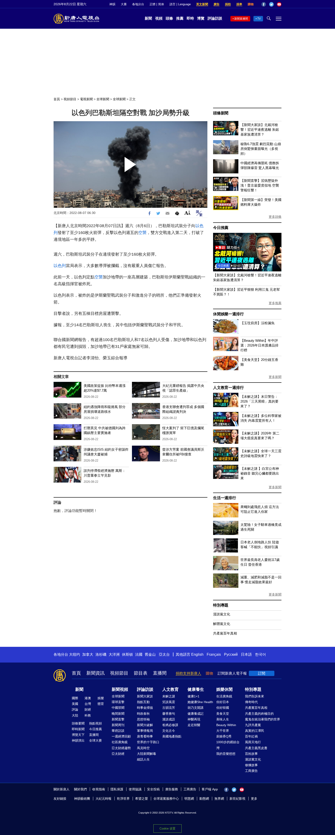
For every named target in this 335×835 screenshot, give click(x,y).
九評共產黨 (253, 725)
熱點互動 (143, 702)
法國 (138, 654)
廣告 (216, 4)
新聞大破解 (145, 725)
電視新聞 (86, 99)
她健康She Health (200, 702)
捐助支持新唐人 (188, 673)
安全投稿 (153, 789)
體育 (101, 704)
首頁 (57, 99)
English (197, 654)
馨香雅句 (168, 713)
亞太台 (164, 654)
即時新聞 (78, 729)
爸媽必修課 (170, 725)
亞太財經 (118, 753)
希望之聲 (141, 798)
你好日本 (222, 702)
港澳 (88, 698)
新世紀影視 (237, 798)
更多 (254, 798)
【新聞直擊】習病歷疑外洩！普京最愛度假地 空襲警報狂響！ (259, 185)
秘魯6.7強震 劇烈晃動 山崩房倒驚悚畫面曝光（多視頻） (260, 148)
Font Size (187, 213)
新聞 (148, 18)
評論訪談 (215, 18)
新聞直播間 (241, 18)
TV (259, 18)
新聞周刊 (118, 725)
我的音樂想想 (225, 753)
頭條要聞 (78, 723)
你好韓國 (222, 707)
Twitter (271, 4)
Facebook (263, 4)
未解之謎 (168, 696)
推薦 (179, 18)
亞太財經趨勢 (121, 748)
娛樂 (101, 698)
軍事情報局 (145, 730)
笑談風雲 (168, 702)
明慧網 (189, 798)
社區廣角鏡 (120, 742)
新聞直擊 (118, 719)
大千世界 (222, 730)
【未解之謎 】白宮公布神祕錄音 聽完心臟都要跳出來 (259, 473)
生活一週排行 (224, 498)
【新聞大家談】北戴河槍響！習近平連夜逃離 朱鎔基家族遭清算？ (259, 129)
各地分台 (138, 4)
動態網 (204, 798)
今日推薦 (220, 228)
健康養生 (196, 689)
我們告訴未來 (254, 696)
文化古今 (168, 730)
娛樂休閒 (224, 689)
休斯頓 (127, 654)
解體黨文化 (221, 624)
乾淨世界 (123, 798)
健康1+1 (193, 696)
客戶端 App (210, 789)
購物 (251, 4)
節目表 (140, 673)
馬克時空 (143, 748)
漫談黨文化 (221, 614)
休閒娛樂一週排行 (228, 314)
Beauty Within (226, 725)
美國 (75, 704)
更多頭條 (275, 216)
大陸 (75, 715)
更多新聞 (275, 377)
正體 (152, 4)
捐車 (239, 4)
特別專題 (220, 605)
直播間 (160, 673)
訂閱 (261, 673)
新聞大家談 (145, 696)
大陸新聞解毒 (146, 753)
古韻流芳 (168, 707)
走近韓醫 (194, 725)
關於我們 (80, 789)
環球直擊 (118, 702)
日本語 (246, 654)
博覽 (200, 18)
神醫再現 (194, 719)
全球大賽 (95, 740)
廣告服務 (171, 789)
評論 (75, 709)
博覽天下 (78, 735)
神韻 (112, 4)
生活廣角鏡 (224, 696)
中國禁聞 (118, 707)
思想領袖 (143, 719)
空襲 (142, 232)
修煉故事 (251, 765)
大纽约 (74, 654)
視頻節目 (70, 99)
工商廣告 (251, 771)
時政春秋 (143, 713)
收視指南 (98, 789)
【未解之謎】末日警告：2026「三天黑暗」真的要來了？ (259, 401)
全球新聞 (102, 99)
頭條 (169, 18)
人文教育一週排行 (228, 387)
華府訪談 (118, 730)
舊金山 (150, 654)
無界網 (219, 798)
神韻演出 (78, 740)
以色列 (60, 265)
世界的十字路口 (148, 742)
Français (214, 654)
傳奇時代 (251, 702)
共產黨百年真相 (225, 633)
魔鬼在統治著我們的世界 (262, 719)
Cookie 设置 (167, 828)
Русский (231, 654)
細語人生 (143, 759)
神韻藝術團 (82, 798)
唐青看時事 (145, 736)
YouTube (279, 4)
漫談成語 (168, 719)
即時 (190, 18)
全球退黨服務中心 (166, 798)
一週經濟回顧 (121, 736)
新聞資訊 (95, 673)
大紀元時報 (103, 798)
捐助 (228, 4)
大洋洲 (114, 654)
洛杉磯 (100, 654)
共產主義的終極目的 (259, 713)
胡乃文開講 (196, 707)
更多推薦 (275, 303)
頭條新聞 (220, 113)
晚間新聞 (118, 713)
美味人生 (222, 719)
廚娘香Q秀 (224, 736)
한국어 (260, 654)
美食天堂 (222, 713)
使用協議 (135, 789)
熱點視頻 (95, 723)
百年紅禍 (251, 736)
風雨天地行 (253, 742)
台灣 (88, 704)
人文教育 (170, 689)
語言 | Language (180, 4)
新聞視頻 (120, 689)
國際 (75, 698)
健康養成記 (196, 713)
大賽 (124, 4)
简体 (161, 4)
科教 (88, 715)
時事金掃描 (145, 707)
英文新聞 (202, 4)
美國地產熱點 (171, 736)
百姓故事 (251, 753)
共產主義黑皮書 (256, 748)
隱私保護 (117, 789)
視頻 (158, 18)
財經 (88, 709)
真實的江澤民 (254, 730)
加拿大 (87, 654)
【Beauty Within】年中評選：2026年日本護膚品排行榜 (259, 345)
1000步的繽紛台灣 (228, 745)
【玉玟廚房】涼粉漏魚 (257, 323)
